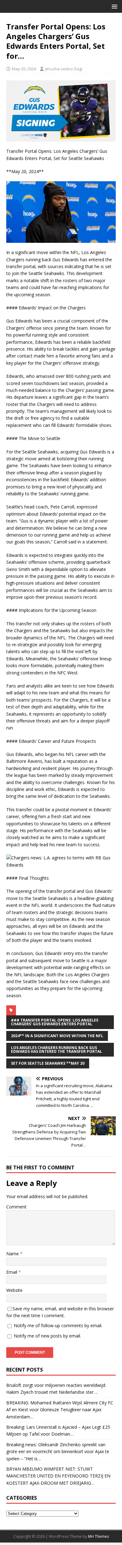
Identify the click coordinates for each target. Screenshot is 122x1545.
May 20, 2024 (24, 69)
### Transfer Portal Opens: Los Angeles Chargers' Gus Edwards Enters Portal (54, 1022)
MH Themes (98, 1536)
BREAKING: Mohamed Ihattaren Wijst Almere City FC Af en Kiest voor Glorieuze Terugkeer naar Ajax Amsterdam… (59, 1410)
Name (13, 1254)
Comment (16, 1207)
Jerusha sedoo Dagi (63, 69)
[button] (113, 6)
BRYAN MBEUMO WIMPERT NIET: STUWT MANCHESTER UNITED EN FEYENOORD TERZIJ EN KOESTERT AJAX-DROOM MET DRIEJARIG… (58, 1476)
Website (14, 1290)
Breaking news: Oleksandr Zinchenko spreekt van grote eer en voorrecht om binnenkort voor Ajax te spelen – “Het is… (57, 1452)
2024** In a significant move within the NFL (57, 1035)
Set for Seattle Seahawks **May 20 (47, 1063)
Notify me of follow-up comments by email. (58, 1325)
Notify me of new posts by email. (47, 1336)
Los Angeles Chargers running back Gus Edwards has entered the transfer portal (56, 1049)
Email (12, 1272)
